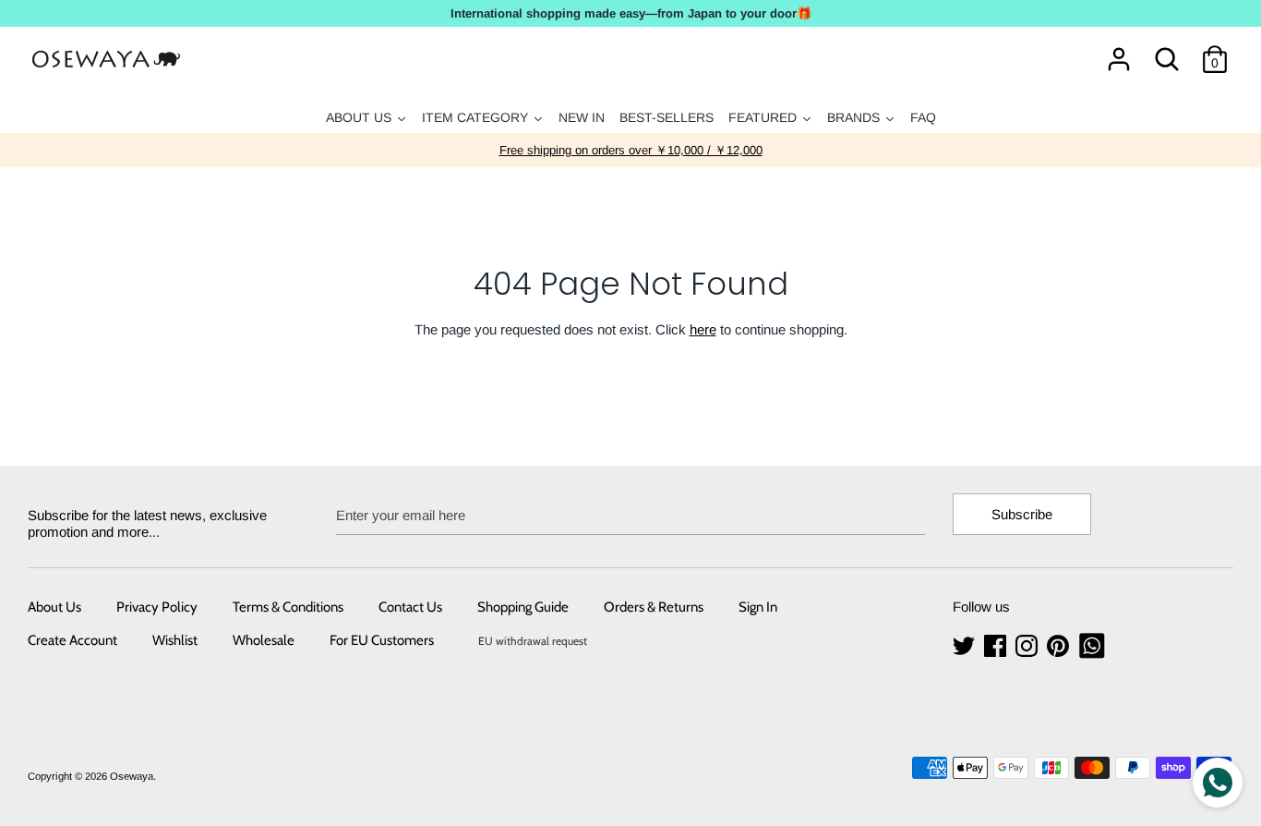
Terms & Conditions (288, 607)
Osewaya (131, 776)
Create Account (72, 640)
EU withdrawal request (532, 641)
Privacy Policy (157, 607)
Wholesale (263, 640)
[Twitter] (966, 646)
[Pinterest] (1060, 646)
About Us (54, 607)
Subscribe (1021, 514)
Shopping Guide (523, 607)
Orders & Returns (653, 607)
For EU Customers (382, 640)
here (703, 329)
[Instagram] (1028, 646)
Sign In (758, 607)
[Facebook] (997, 646)
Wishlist (175, 640)
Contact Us (410, 607)
